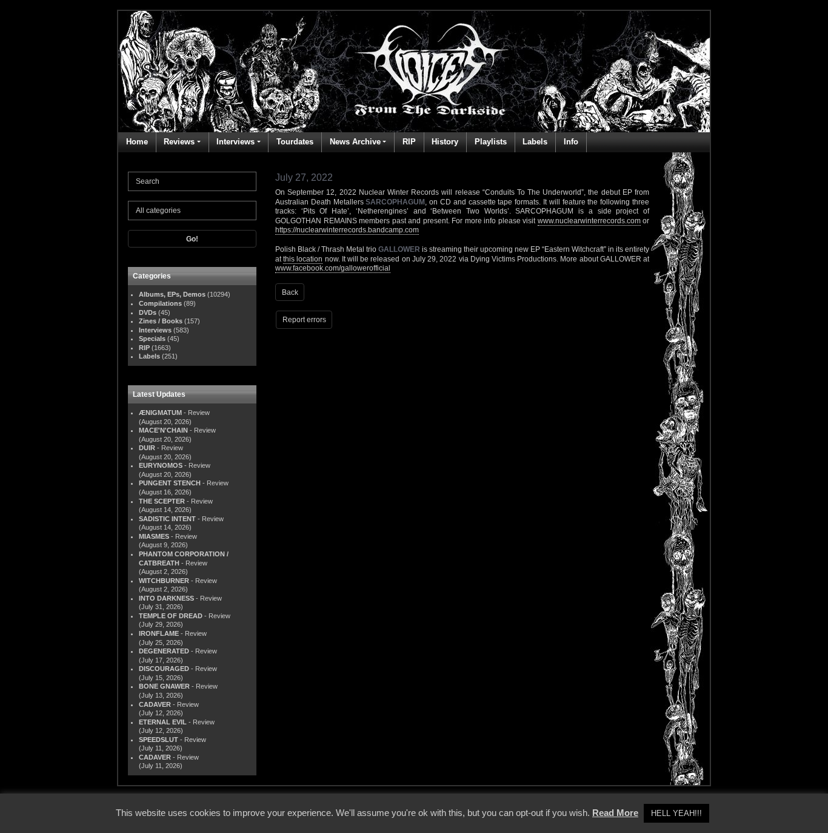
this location (302, 259)
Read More (615, 813)
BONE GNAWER (164, 686)
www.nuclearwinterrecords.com (589, 221)
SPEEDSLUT (158, 739)
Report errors (304, 319)
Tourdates (294, 141)
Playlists (491, 141)
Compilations (160, 303)
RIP (409, 141)
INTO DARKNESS (166, 598)
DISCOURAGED (164, 668)
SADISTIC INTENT (167, 518)
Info (571, 141)
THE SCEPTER (162, 501)
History (445, 141)
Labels (535, 141)
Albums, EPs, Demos (172, 294)
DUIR (147, 447)
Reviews (179, 141)
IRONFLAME (159, 633)
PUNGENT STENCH (170, 483)
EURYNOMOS (160, 465)
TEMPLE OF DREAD (170, 615)
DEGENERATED (164, 651)
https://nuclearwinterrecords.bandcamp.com (347, 230)
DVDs (147, 312)
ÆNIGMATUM (160, 412)
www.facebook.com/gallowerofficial (332, 268)
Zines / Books (160, 321)
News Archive (355, 141)
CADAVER (155, 704)
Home (137, 141)
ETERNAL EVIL (163, 722)
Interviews (235, 141)
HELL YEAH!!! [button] (676, 813)
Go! (192, 239)
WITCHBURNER (164, 580)
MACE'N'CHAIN (163, 430)
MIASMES (154, 536)
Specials (152, 338)
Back (290, 292)
